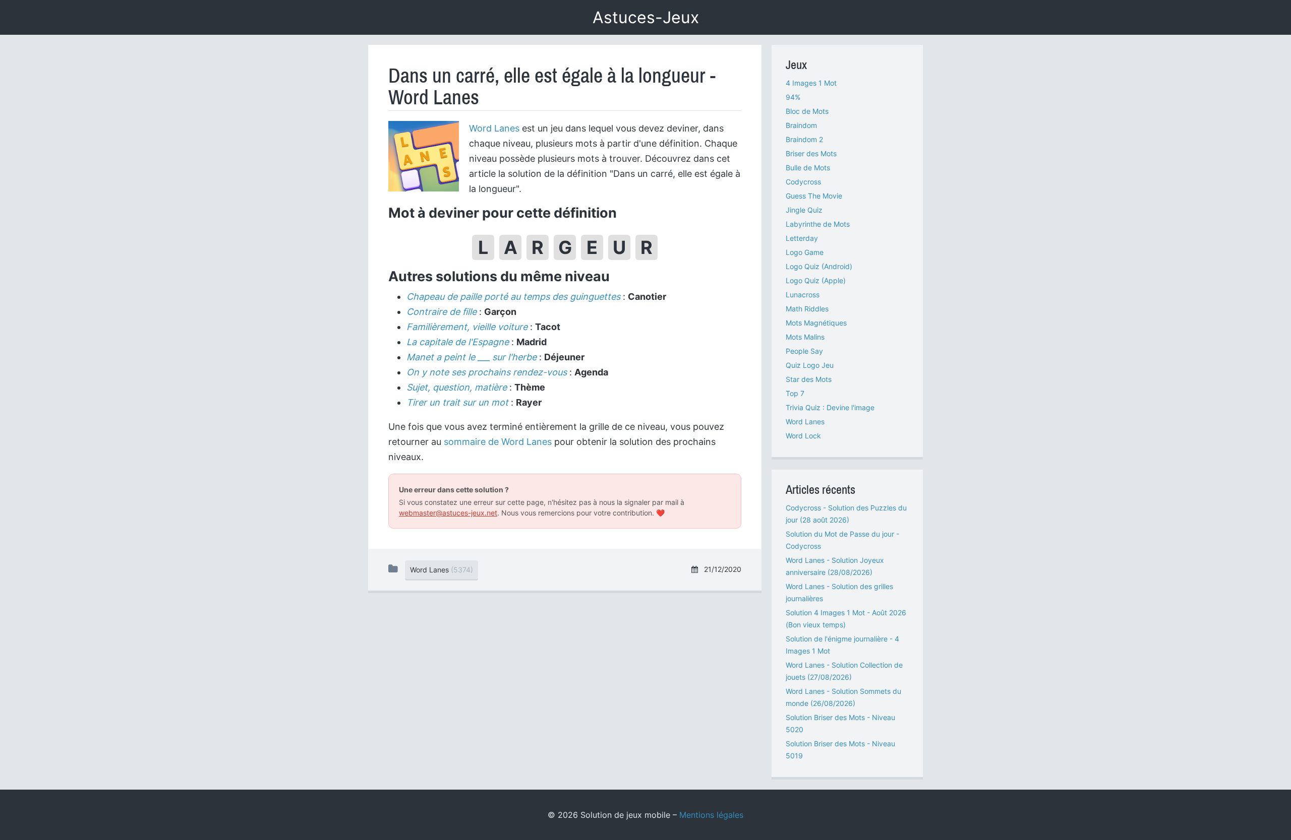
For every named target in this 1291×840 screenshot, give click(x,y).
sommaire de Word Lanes (498, 441)
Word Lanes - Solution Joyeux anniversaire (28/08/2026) (835, 566)
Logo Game (805, 252)
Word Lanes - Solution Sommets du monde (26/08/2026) (843, 697)
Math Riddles (807, 308)
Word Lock (803, 435)
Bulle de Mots (808, 167)
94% (793, 97)
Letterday (802, 238)
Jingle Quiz (804, 210)
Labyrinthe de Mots (818, 224)
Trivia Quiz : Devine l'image (830, 407)
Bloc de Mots (807, 111)
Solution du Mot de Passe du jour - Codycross (842, 540)
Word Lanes (494, 128)
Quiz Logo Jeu (810, 365)
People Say (804, 351)
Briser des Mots (811, 153)
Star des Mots (809, 379)
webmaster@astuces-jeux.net (448, 512)
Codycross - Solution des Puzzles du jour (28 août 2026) (846, 513)
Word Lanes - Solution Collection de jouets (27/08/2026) (844, 671)
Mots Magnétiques (816, 322)
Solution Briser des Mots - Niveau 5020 (840, 723)
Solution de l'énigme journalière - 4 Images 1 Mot (842, 644)
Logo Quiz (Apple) (816, 280)
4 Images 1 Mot (811, 83)
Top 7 (795, 393)
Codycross (803, 181)
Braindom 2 (804, 139)
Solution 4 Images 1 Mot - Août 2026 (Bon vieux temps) (846, 618)
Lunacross (802, 294)
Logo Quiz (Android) (819, 266)
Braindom (801, 125)
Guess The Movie (814, 195)
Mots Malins (805, 337)
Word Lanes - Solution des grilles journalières (839, 592)
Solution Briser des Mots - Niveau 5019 (840, 749)
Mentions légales (711, 815)
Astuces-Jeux (646, 17)
